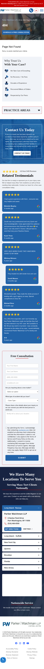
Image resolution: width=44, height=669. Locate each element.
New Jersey (9, 568)
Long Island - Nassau (12, 508)
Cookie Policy (32, 649)
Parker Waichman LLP (9, 20)
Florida (7, 561)
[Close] (42, 3)
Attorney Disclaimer (12, 652)
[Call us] (31, 10)
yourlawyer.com (23, 430)
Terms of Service (12, 658)
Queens (7, 549)
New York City (10, 542)
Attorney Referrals (32, 652)
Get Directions (12, 529)
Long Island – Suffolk (12, 536)
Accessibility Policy (12, 649)
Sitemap (31, 658)
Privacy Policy (31, 655)
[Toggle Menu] (41, 10)
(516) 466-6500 (13, 523)
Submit (22, 458)
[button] (36, 10)
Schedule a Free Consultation (16, 32)
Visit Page (27, 529)
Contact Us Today (22, 153)
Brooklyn (8, 555)
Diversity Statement (12, 655)
